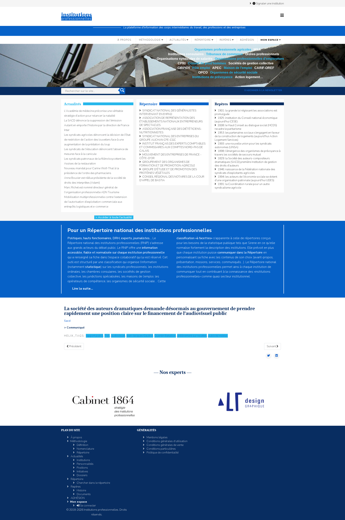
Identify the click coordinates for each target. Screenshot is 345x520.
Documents (83, 494)
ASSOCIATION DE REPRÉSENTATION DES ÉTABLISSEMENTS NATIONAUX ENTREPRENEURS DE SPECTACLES (171, 121)
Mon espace (269, 39)
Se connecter (87, 505)
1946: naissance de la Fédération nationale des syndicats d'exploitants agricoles (245, 171)
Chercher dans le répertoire (93, 483)
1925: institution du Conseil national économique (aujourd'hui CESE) (246, 119)
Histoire (81, 490)
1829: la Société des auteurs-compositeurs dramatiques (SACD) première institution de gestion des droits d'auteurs (246, 161)
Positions (82, 468)
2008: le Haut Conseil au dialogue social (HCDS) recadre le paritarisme (246, 127)
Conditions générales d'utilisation (166, 441)
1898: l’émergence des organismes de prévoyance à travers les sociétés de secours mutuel (248, 152)
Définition (82, 445)
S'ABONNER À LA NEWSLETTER (263, 90)
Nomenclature (85, 449)
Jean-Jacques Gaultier (139, 336)
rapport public (94, 336)
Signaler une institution (269, 3)
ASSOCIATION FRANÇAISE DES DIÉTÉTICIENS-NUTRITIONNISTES (170, 130)
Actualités (178, 39)
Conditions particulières (161, 449)
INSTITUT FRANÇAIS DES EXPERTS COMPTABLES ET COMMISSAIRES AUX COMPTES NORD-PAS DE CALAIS (172, 147)
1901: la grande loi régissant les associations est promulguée (246, 112)
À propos (124, 39)
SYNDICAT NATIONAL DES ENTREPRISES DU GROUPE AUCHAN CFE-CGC (169, 138)
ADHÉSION (247, 39)
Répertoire (203, 39)
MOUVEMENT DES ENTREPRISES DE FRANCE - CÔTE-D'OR (170, 156)
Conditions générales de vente (164, 445)
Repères (225, 39)
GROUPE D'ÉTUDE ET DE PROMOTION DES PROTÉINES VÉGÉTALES (168, 171)
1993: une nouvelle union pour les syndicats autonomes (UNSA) (243, 145)
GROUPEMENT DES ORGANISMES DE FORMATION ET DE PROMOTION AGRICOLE (167, 163)
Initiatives (82, 471)
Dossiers (81, 475)
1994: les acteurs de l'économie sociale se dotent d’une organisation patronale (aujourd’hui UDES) (246, 178)
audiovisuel (118, 336)
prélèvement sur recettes (192, 336)
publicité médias (218, 336)
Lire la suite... (82, 288)
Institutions (83, 460)
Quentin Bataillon (165, 336)
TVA (107, 336)
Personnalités (84, 464)
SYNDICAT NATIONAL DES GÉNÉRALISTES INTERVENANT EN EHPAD (167, 112)
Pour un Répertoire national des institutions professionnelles (139, 230)
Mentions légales (157, 437)
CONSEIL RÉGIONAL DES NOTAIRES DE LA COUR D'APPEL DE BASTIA (171, 178)
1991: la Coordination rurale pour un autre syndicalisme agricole (242, 186)
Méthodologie (150, 39)
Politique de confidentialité (162, 452)
